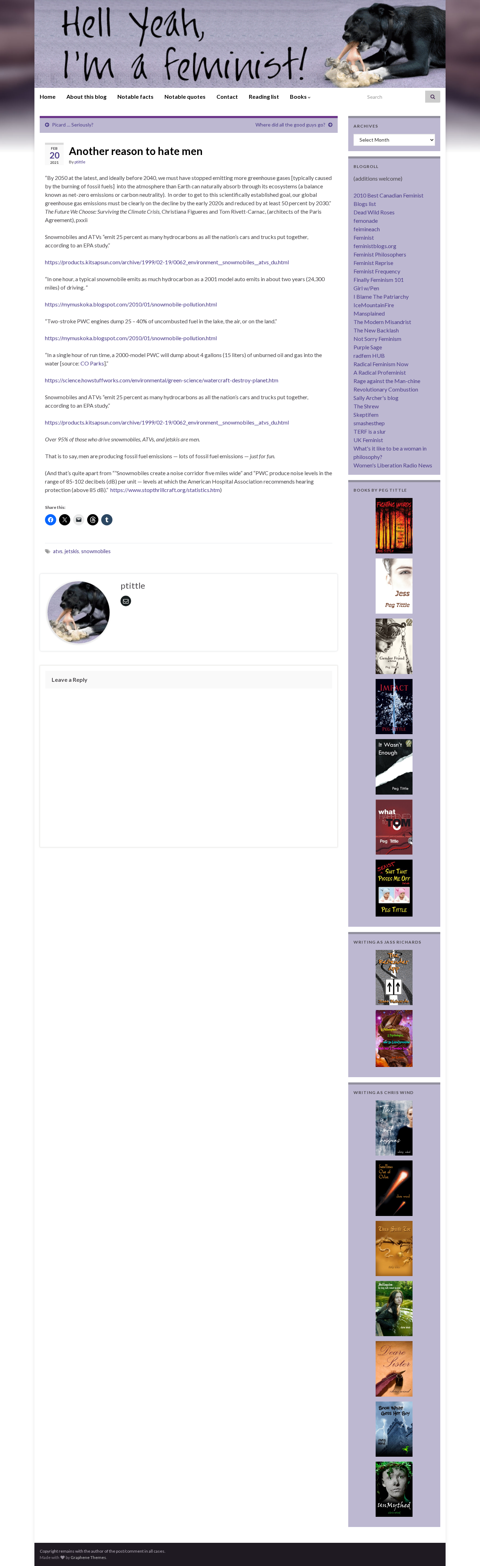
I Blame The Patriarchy (381, 296)
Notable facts (135, 96)
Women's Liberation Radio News (392, 465)
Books (299, 96)
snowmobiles (96, 551)
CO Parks (92, 363)
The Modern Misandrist (382, 321)
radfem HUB (369, 355)
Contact (227, 96)
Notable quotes (185, 96)
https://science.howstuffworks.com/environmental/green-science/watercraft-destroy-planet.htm (161, 380)
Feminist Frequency (376, 271)
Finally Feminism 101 (378, 279)
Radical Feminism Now (380, 364)
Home (48, 96)
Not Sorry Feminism (377, 338)
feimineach (366, 229)
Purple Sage (367, 347)
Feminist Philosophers (379, 254)
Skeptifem (365, 414)
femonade (365, 220)
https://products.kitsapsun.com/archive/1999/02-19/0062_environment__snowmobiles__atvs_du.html (167, 262)
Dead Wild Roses (374, 212)
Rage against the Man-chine (386, 380)
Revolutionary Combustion (385, 389)
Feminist (363, 237)
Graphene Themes (88, 1557)
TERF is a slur (369, 431)
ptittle (79, 161)
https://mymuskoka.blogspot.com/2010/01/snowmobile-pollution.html (131, 304)
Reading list (264, 96)
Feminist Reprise (373, 262)
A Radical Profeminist (379, 372)
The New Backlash (376, 330)
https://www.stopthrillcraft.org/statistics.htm (165, 489)
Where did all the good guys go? (290, 125)
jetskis (72, 551)
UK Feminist (368, 439)
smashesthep (369, 423)
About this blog (86, 96)
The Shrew (366, 406)
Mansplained (369, 313)
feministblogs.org (374, 245)
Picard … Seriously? (72, 125)
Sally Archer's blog (375, 397)
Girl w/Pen (366, 288)
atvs (58, 551)
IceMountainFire (373, 305)
